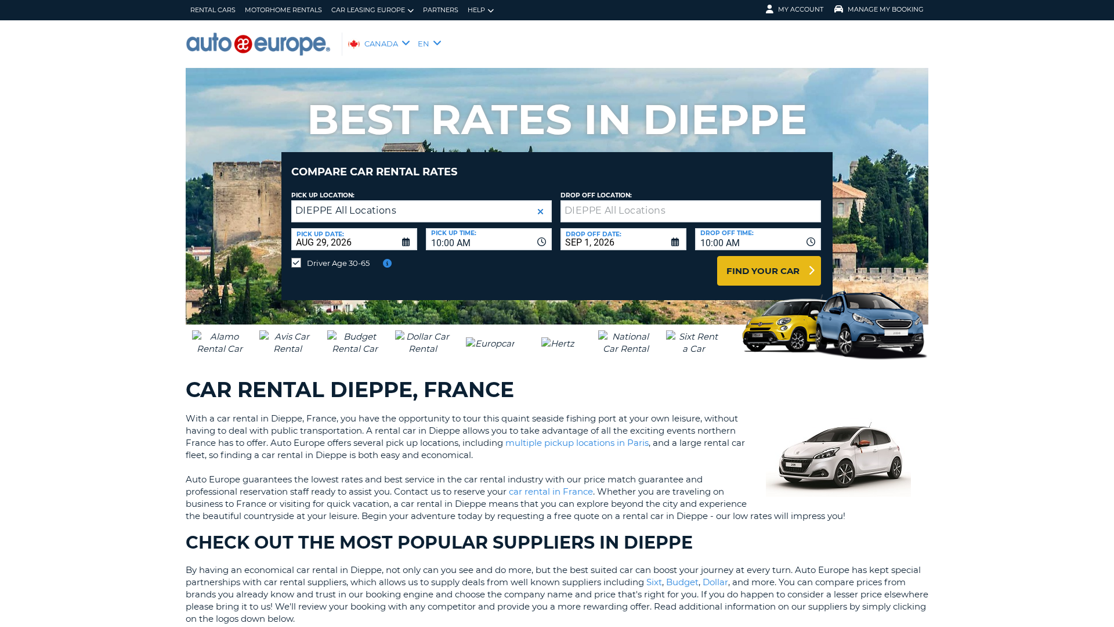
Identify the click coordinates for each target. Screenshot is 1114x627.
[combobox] (489, 239)
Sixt (654, 582)
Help (476, 10)
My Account (800, 9)
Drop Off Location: (596, 195)
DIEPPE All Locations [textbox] (345, 210)
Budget (682, 582)
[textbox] (690, 211)
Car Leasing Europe (368, 10)
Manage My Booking (886, 9)
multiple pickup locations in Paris (577, 442)
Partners (440, 10)
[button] (540, 211)
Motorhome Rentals (283, 10)
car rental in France (551, 491)
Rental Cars (213, 10)
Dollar (715, 582)
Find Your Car (763, 270)
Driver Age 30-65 (338, 263)
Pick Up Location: (323, 195)
